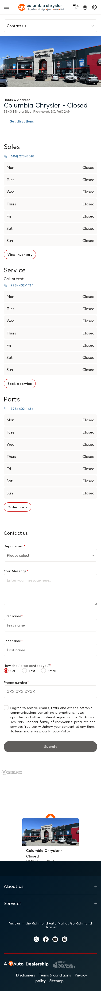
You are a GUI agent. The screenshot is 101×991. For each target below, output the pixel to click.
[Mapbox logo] (11, 772)
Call (13, 671)
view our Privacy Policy (52, 731)
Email (52, 671)
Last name (13, 641)
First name (13, 616)
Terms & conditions (55, 975)
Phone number (16, 682)
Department (14, 546)
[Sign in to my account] (94, 7)
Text (32, 671)
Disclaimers (25, 975)
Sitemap (56, 980)
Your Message (16, 571)
